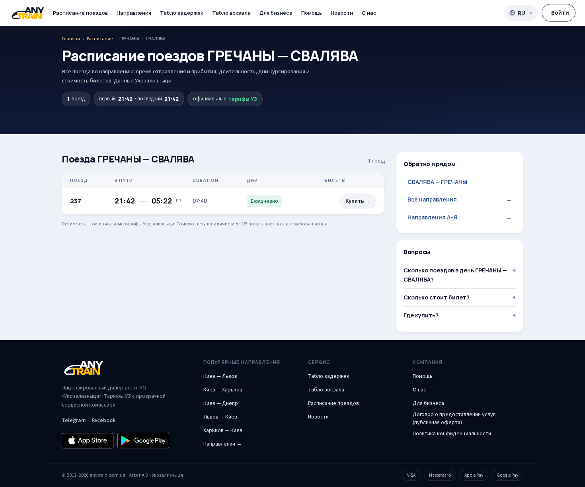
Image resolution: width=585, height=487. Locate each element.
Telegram (74, 420)
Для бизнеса (275, 12)
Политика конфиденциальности (452, 434)
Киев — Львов (220, 376)
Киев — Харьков (222, 390)
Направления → (222, 444)
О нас (369, 12)
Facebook (103, 420)
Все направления (460, 199)
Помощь (311, 12)
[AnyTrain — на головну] (28, 13)
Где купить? (421, 315)
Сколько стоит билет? (437, 297)
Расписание (100, 38)
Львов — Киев (220, 417)
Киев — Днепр (220, 403)
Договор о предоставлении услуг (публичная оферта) (454, 418)
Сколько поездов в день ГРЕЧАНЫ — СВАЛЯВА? (455, 274)
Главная (71, 38)
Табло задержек (181, 12)
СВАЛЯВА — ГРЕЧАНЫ (460, 182)
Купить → (357, 201)
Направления (134, 12)
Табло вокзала (231, 12)
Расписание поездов (80, 12)
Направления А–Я (460, 217)
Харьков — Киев (222, 430)
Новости (342, 12)
